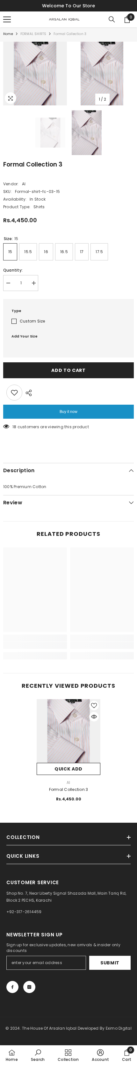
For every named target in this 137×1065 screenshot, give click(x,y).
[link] (35, 645)
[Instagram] (29, 987)
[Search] (112, 19)
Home (8, 34)
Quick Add (68, 769)
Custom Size (32, 321)
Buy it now (68, 411)
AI (23, 184)
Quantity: (13, 270)
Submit (109, 963)
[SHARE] (27, 393)
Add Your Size (24, 336)
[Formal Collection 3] (68, 731)
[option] (35, 73)
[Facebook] (12, 987)
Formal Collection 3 (68, 789)
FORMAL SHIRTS (33, 34)
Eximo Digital (119, 1028)
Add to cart (68, 370)
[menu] (7, 19)
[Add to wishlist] (14, 393)
